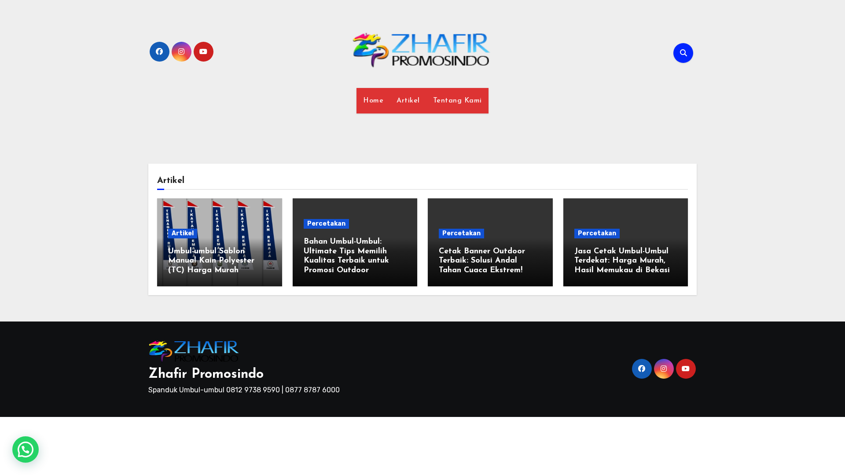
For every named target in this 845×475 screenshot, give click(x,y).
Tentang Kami (457, 100)
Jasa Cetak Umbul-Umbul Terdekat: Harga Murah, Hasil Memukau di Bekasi (622, 261)
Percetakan (326, 223)
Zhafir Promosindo (206, 374)
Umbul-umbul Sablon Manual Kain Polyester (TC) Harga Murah (211, 261)
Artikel (408, 100)
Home (373, 100)
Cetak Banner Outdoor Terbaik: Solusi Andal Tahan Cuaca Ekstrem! (482, 261)
